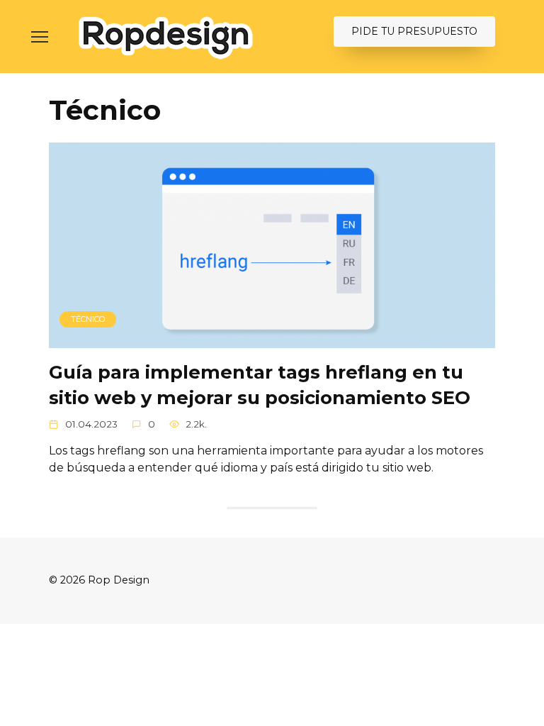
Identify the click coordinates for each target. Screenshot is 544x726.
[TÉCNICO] (272, 339)
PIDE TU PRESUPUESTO (414, 31)
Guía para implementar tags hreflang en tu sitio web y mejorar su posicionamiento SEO (259, 384)
